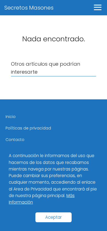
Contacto (14, 139)
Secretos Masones (29, 7)
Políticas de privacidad (28, 128)
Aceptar (53, 217)
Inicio (10, 116)
